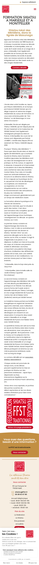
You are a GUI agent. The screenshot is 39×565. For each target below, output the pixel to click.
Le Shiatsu (19, 518)
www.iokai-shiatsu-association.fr (18, 358)
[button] (35, 9)
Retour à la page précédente (19, 427)
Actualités (20, 524)
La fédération (19, 515)
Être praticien (19, 521)
